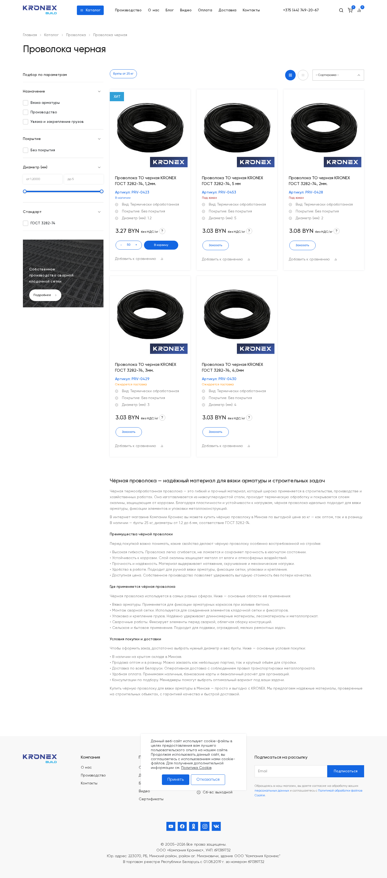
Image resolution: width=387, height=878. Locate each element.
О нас (153, 10)
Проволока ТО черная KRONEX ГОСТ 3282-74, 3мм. (145, 368)
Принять (175, 780)
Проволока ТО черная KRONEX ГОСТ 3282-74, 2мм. (319, 181)
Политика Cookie (196, 768)
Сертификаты (151, 799)
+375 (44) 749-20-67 (301, 10)
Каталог (93, 10)
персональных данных (272, 790)
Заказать (215, 245)
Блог (170, 10)
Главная (30, 35)
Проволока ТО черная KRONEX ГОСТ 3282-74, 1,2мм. (145, 181)
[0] (350, 10)
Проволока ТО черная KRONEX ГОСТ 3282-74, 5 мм (232, 181)
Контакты (251, 10)
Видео (186, 10)
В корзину (161, 245)
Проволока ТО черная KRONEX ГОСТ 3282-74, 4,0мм (232, 368)
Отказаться (208, 780)
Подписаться (346, 771)
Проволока (76, 35)
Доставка (227, 10)
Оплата (205, 10)
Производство (128, 10)
